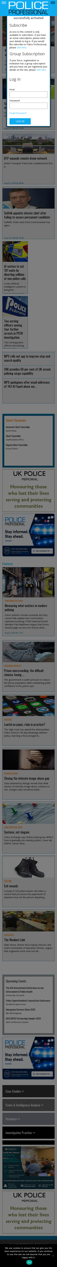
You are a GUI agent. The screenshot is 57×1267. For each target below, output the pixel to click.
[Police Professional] (28, 7)
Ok (29, 1262)
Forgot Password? (18, 113)
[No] (53, 1255)
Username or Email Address (29, 88)
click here (21, 47)
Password (15, 100)
